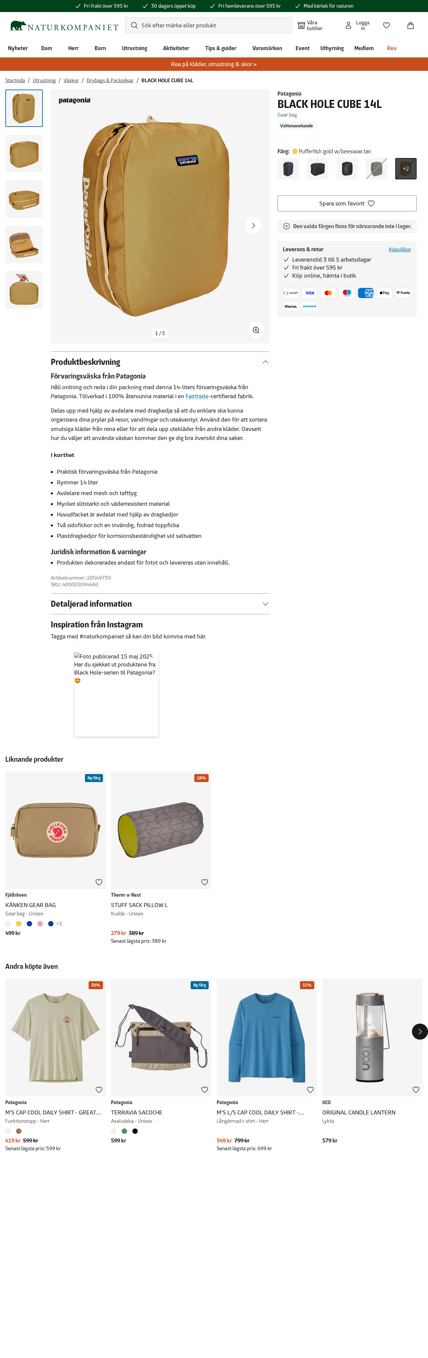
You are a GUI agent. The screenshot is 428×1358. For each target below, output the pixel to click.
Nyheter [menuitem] (18, 48)
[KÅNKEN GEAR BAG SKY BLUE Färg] (29, 923)
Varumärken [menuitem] (267, 48)
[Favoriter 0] (389, 23)
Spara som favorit (341, 203)
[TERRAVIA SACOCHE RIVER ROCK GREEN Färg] (124, 1131)
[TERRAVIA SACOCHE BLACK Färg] (135, 1131)
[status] (160, 333)
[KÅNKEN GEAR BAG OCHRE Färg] (18, 923)
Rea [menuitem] (392, 48)
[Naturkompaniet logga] (64, 25)
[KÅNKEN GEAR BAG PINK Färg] (40, 923)
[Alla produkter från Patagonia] (75, 101)
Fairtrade (197, 396)
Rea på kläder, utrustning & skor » (214, 64)
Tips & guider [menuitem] (220, 48)
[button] (116, 694)
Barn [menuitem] (100, 48)
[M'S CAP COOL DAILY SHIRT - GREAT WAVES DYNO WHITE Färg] (9, 1131)
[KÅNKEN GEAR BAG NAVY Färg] (50, 923)
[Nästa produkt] (420, 1032)
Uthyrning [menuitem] (332, 48)
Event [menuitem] (303, 48)
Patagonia (290, 93)
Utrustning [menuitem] (134, 48)
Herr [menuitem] (73, 48)
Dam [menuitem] (46, 48)
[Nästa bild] (253, 225)
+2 (406, 168)
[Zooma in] (256, 330)
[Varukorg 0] (413, 23)
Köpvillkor (400, 249)
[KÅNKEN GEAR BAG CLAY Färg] (9, 923)
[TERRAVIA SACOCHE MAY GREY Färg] (115, 1131)
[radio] (288, 168)
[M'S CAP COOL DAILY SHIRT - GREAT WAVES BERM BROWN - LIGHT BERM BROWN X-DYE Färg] (18, 1131)
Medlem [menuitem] (364, 48)
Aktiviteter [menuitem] (176, 48)
